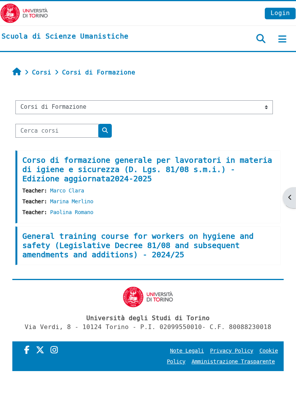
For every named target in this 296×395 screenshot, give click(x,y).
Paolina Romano (71, 212)
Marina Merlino (71, 202)
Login (280, 12)
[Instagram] (54, 350)
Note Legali (187, 351)
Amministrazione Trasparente (233, 362)
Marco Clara (67, 191)
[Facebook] (27, 350)
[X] (40, 350)
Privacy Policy (231, 351)
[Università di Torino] (24, 12)
